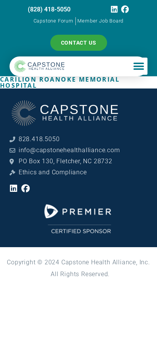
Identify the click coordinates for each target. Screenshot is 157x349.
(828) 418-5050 (49, 9)
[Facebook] (125, 9)
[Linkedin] (114, 9)
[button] (138, 66)
